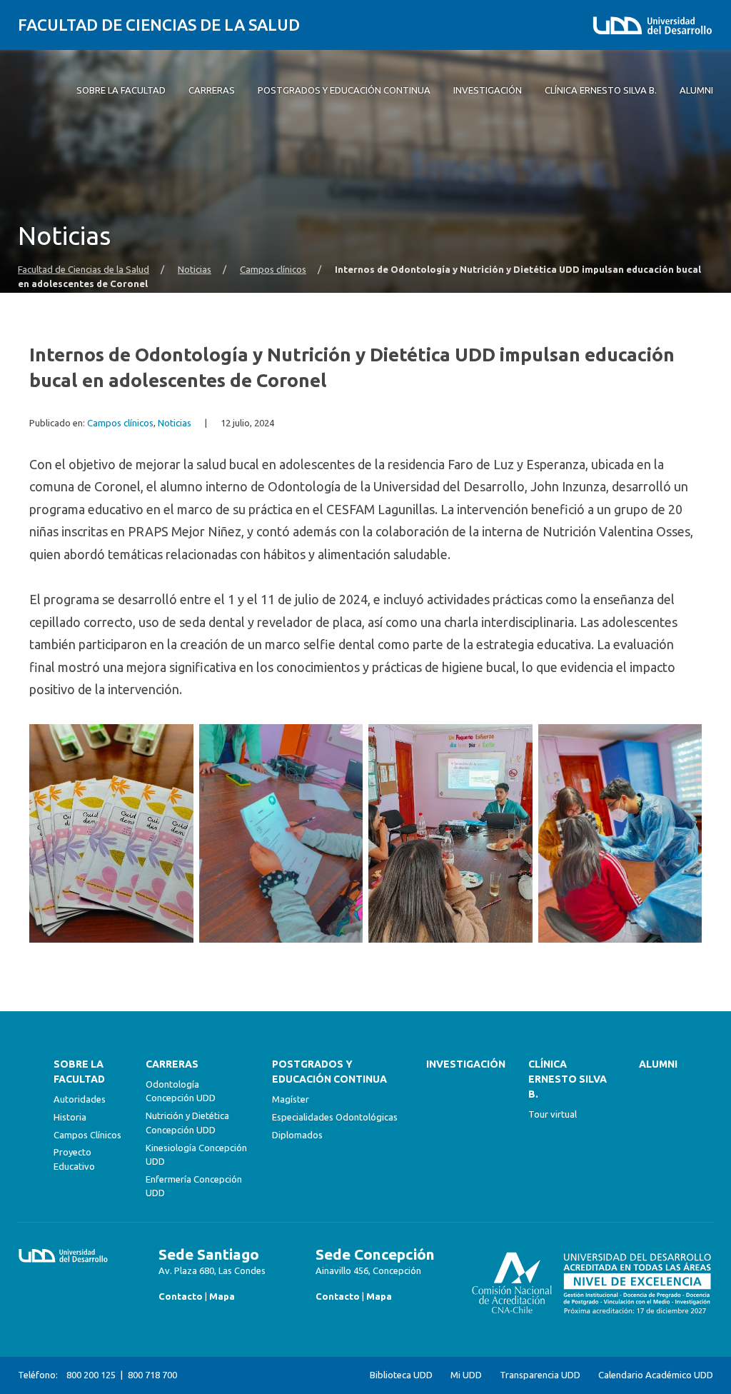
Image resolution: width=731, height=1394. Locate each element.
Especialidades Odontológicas (335, 1117)
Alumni (658, 1064)
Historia (70, 1117)
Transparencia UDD (540, 1375)
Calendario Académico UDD (655, 1375)
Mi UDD (466, 1375)
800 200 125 (91, 1375)
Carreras (172, 1064)
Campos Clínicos (87, 1135)
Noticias (194, 269)
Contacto (180, 1296)
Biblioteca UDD (401, 1375)
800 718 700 (152, 1375)
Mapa (222, 1296)
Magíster (290, 1099)
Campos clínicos (273, 269)
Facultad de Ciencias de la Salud (159, 25)
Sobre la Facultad (79, 1071)
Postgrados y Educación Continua (329, 1071)
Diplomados (297, 1135)
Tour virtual (552, 1114)
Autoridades (80, 1099)
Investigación (465, 1064)
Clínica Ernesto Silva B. (567, 1079)
